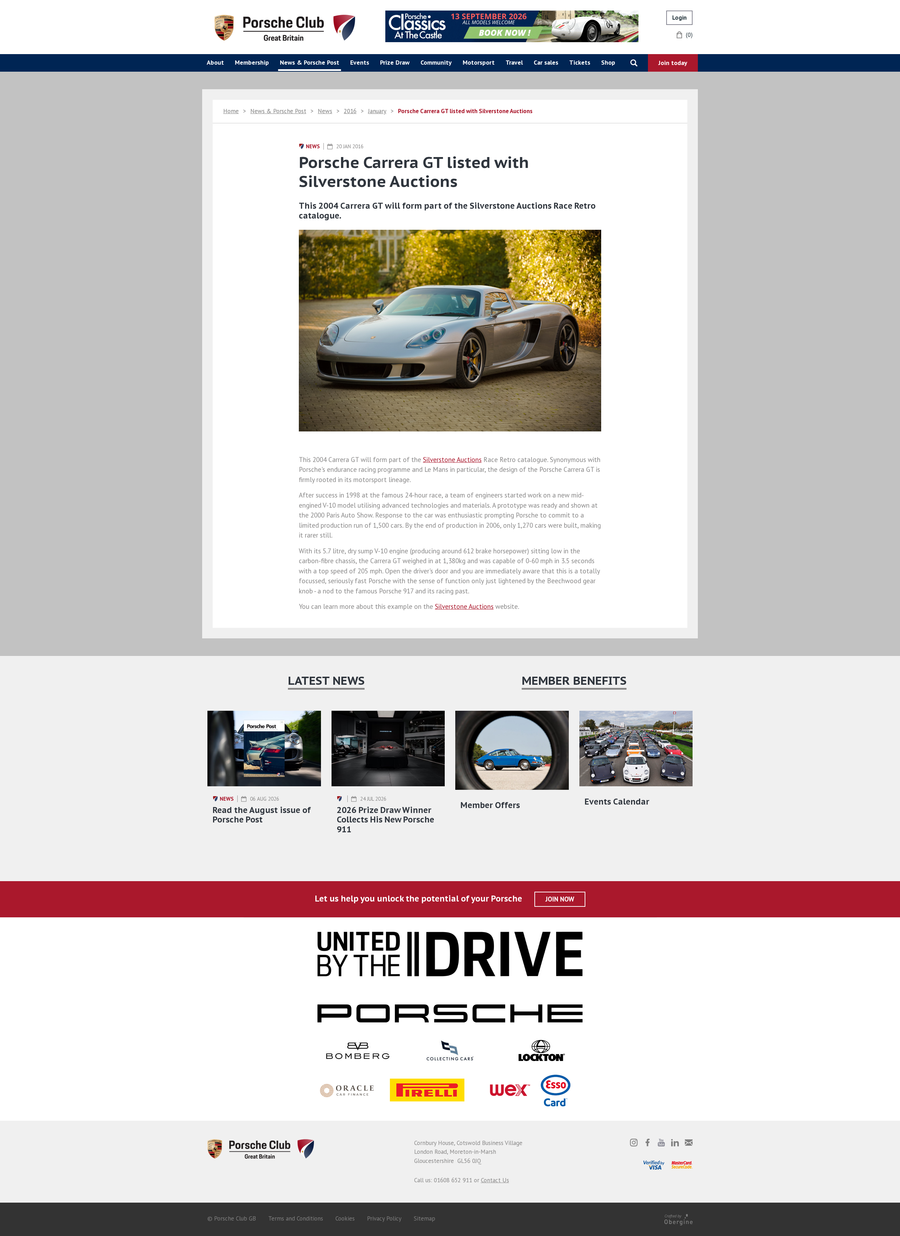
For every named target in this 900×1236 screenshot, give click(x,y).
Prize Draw (395, 62)
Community (436, 62)
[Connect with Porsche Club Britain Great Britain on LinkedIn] (675, 1142)
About (215, 62)
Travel (514, 62)
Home (231, 111)
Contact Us (495, 1180)
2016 (350, 111)
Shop (608, 62)
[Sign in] (679, 18)
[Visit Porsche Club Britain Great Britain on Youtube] (661, 1142)
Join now (560, 899)
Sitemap (424, 1218)
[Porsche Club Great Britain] (284, 27)
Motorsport (479, 62)
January (377, 111)
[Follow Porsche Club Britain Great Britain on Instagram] (634, 1142)
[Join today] (673, 63)
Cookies (345, 1218)
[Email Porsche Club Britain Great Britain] (689, 1142)
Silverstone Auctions (452, 459)
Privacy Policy (384, 1218)
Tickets (579, 62)
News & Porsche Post (309, 62)
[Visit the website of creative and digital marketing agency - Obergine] (678, 1218)
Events (359, 62)
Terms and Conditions (295, 1218)
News (325, 111)
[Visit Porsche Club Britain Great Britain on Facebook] (647, 1142)
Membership (252, 62)
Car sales (546, 62)
